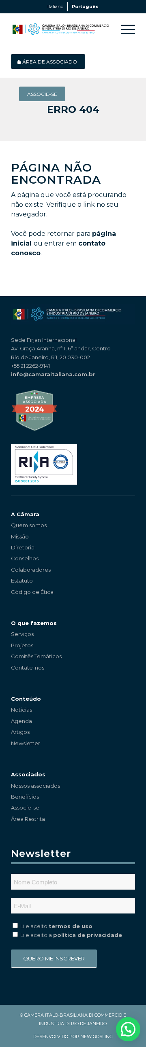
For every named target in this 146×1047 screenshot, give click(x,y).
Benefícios (25, 796)
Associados (28, 774)
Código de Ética (32, 592)
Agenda (21, 721)
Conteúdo (26, 698)
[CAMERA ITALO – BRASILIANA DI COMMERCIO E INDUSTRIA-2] (60, 29)
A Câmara (25, 514)
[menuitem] (124, 29)
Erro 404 (73, 109)
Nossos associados (35, 785)
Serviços (22, 634)
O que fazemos (34, 623)
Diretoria (22, 547)
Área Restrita (28, 819)
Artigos (20, 732)
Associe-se (25, 807)
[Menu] (124, 29)
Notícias (21, 709)
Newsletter (25, 743)
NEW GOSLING (96, 1036)
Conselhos (25, 558)
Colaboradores (31, 569)
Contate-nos (27, 667)
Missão (20, 536)
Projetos (22, 645)
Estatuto (22, 580)
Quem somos (29, 525)
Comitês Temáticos (36, 656)
